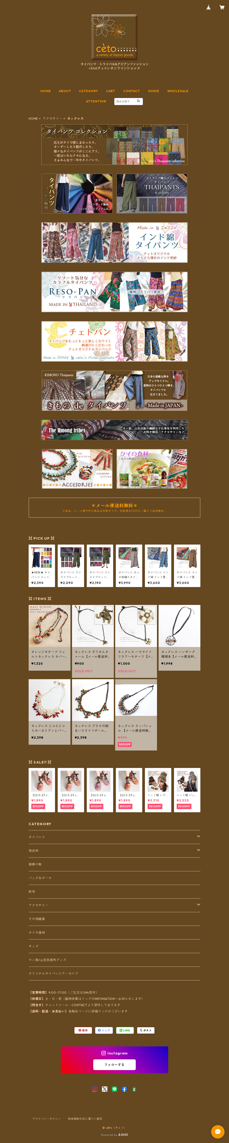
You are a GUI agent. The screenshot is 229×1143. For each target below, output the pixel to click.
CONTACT (131, 91)
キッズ (33, 946)
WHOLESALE (178, 91)
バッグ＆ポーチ (40, 878)
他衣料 (33, 851)
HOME (45, 91)
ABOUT (65, 91)
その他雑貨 (37, 919)
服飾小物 (35, 864)
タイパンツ (37, 837)
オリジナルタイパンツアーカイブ (53, 973)
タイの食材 (37, 933)
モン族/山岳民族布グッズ (47, 960)
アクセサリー (53, 119)
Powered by (109, 1135)
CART (110, 91)
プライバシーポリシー (46, 1118)
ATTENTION (96, 101)
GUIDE (153, 91)
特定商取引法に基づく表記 (85, 1118)
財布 (32, 892)
